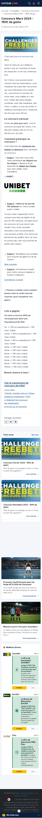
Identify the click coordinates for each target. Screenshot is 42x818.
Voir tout (35, 435)
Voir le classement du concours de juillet (16, 384)
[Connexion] (34, 3)
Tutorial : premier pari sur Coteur (19, 393)
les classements (11, 403)
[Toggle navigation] (39, 3)
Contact (24, 795)
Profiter (19, 688)
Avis (33, 688)
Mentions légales (27, 793)
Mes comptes (10, 264)
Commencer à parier (13, 280)
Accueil (4, 11)
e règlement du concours (16, 400)
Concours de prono (30, 11)
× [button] (19, 811)
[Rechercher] (29, 3)
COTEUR (9, 3)
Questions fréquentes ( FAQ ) (17, 396)
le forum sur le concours (15, 406)
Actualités (14, 11)
